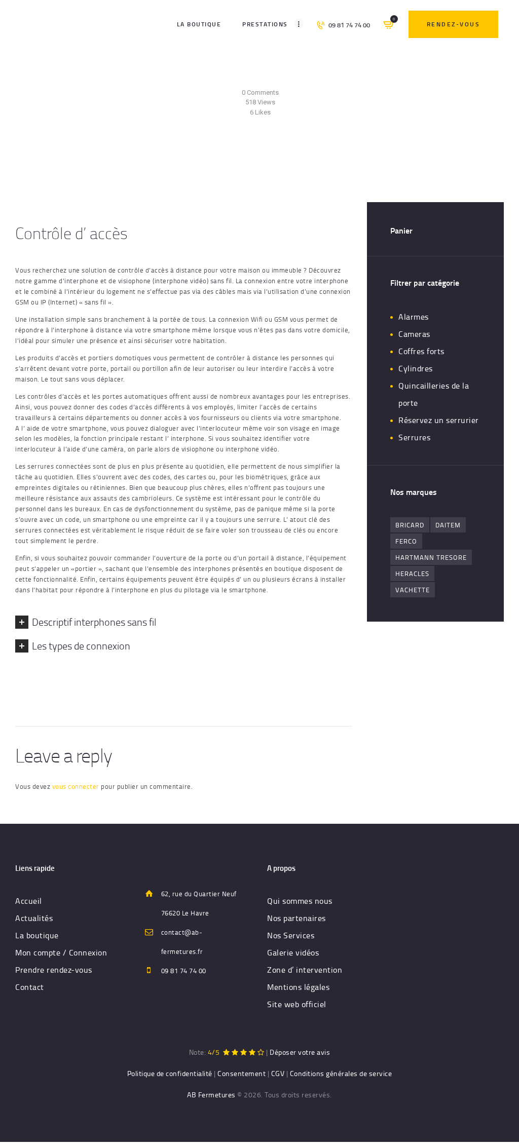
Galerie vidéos (293, 952)
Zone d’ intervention (304, 969)
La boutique (37, 935)
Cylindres (415, 368)
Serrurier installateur (254, 82)
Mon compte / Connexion (61, 952)
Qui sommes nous (299, 900)
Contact (29, 986)
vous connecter (75, 786)
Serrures (414, 437)
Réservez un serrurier (438, 420)
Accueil (28, 900)
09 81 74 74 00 (183, 970)
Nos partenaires (296, 918)
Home (175, 153)
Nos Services (290, 935)
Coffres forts (421, 351)
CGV (278, 1073)
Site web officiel (296, 1004)
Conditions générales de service (341, 1073)
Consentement (241, 1073)
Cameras (414, 333)
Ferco (406, 541)
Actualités (34, 918)
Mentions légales (298, 986)
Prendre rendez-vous (53, 969)
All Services (209, 153)
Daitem (448, 524)
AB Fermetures (211, 1094)
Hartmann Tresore (431, 557)
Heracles (412, 573)
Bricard (409, 524)
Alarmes (413, 316)
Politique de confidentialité (169, 1073)
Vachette (412, 589)
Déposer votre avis (300, 1052)
